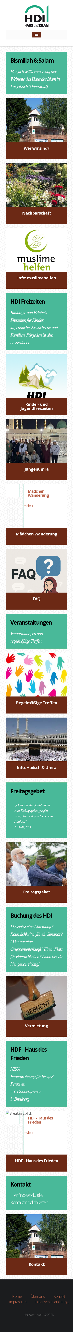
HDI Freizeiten (27, 301)
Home (16, 1296)
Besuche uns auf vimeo (45, 1324)
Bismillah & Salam (32, 60)
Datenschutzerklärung (51, 1301)
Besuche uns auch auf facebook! (36, 1324)
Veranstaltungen (31, 622)
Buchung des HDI (31, 915)
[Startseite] (36, 17)
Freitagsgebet (27, 791)
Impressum (17, 1301)
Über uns (37, 1296)
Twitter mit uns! (27, 1324)
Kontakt (20, 1184)
